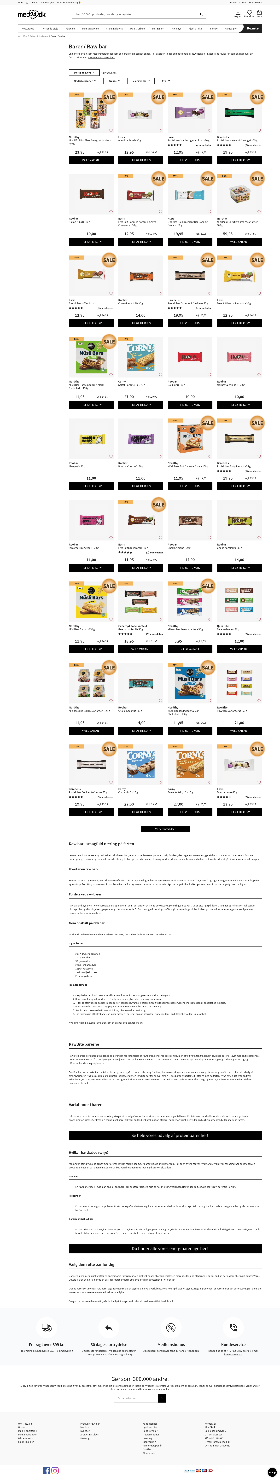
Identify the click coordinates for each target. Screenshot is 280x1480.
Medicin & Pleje (90, 28)
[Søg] (201, 14)
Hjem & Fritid (195, 28)
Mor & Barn (158, 28)
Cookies (147, 1449)
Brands (233, 2)
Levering (147, 1438)
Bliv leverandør (26, 1438)
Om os (21, 1427)
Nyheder (85, 1430)
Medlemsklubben (27, 1434)
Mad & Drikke (137, 28)
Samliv (213, 28)
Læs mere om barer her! (101, 57)
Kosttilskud (28, 28)
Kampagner (48, 2)
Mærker (84, 1427)
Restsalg (84, 1438)
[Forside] (19, 36)
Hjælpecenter (150, 1427)
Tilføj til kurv (140, 160)
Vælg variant (91, 160)
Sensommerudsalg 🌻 (70, 2)
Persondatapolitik (152, 1445)
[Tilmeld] (162, 1398)
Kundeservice (255, 2)
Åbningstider (150, 1453)
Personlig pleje (50, 28)
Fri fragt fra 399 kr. (29, 2)
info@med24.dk (233, 1354)
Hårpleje (70, 28)
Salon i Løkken (26, 1441)
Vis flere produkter (165, 828)
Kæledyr (176, 28)
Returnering (149, 1441)
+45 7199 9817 (234, 1350)
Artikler (242, 2)
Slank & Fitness (114, 28)
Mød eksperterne (27, 1430)
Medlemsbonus (151, 1434)
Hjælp (272, 1472)
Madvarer (43, 36)
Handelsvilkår (150, 1430)
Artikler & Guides (89, 1434)
